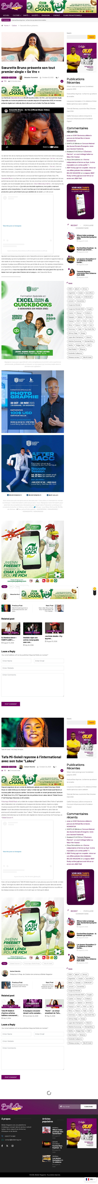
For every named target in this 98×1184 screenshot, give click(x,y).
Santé (25, 15)
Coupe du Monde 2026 (76, 309)
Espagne (71, 317)
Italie (79, 329)
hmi (11, 586)
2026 (70, 289)
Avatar (80, 293)
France (77, 325)
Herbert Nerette (29, 767)
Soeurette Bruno (7, 178)
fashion (80, 317)
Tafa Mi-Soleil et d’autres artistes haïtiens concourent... (33, 1013)
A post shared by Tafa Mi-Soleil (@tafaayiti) (27, 876)
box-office (89, 293)
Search (69, 33)
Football (80, 233)
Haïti (84, 325)
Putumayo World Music (9, 801)
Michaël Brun (89, 341)
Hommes (71, 329)
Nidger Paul (80, 345)
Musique (12, 77)
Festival (71, 321)
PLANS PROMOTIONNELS (72, 15)
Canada (77, 297)
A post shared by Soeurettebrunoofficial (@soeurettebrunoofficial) (27, 251)
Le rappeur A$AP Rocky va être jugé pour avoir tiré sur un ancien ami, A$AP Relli (80, 175)
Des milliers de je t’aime (42, 184)
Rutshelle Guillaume (75, 353)
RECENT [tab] (74, 225)
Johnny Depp (72, 333)
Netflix (70, 345)
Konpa (83, 333)
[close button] (77, 587)
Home (6, 25)
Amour (85, 289)
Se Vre (52, 158)
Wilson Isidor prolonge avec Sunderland (57, 1132)
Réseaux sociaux (73, 357)
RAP (89, 345)
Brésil (70, 297)
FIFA (84, 321)
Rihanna (82, 349)
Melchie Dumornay (74, 341)
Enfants (88, 313)
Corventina (80, 301)
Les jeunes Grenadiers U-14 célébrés (57, 1160)
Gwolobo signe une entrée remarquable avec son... (53, 640)
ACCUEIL (6, 15)
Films (70, 325)
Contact (56, 15)
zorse (68, 135)
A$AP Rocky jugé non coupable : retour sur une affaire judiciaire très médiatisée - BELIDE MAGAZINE (81, 170)
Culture (14, 25)
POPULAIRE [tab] (89, 225)
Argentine (71, 293)
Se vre (52, 166)
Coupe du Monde (74, 305)
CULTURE (16, 15)
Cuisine (70, 313)
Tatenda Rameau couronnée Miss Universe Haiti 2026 (86, 273)
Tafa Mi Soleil (87, 357)
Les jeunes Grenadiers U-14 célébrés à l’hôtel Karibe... (86, 260)
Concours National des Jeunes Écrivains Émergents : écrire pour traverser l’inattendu (80, 146)
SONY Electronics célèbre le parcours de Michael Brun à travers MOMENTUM (79, 138)
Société (35, 15)
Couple (89, 309)
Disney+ (79, 313)
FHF (78, 321)
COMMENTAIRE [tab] (82, 228)
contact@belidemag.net (13, 1140)
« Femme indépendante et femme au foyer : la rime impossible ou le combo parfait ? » (81, 162)
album (77, 289)
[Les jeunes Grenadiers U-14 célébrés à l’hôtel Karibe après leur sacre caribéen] (46, 1158)
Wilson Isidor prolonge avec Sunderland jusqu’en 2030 (28, 20)
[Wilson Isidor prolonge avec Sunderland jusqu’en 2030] (46, 1130)
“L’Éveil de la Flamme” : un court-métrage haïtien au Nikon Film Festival (80, 154)
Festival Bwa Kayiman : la (57, 1147)
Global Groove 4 (7, 817)
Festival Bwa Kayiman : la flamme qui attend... (86, 249)
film (91, 321)
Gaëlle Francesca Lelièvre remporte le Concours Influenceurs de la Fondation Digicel (80, 118)
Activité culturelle (83, 246)
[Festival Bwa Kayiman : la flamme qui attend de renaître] (46, 1144)
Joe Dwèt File (89, 329)
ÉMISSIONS (46, 15)
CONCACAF (88, 297)
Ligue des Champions (75, 337)
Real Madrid (72, 349)
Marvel (88, 337)
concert (71, 301)
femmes (89, 317)
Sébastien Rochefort (31, 77)
